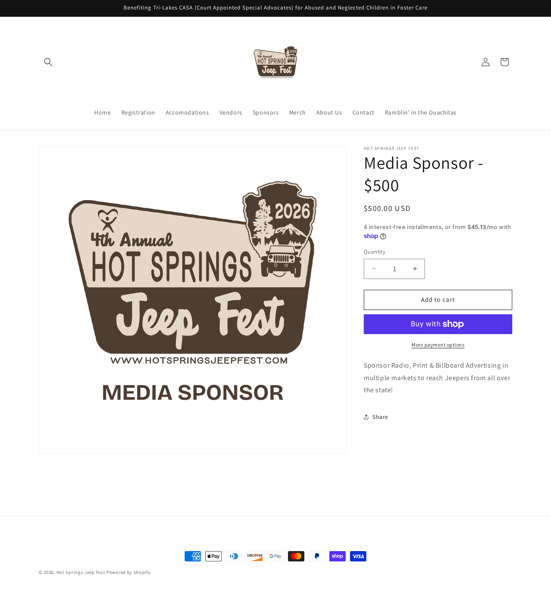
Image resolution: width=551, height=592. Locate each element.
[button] (48, 62)
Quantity (374, 251)
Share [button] (380, 417)
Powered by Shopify (128, 572)
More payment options (438, 344)
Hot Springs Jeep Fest (80, 572)
